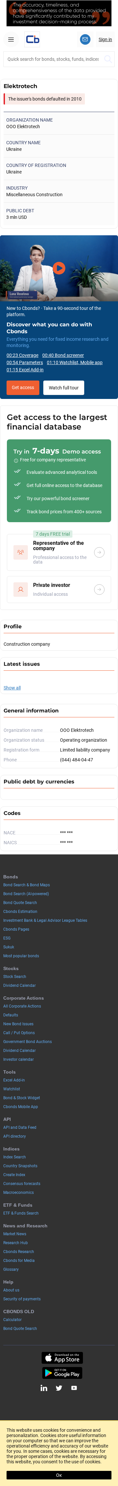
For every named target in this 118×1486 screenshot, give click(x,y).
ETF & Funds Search (21, 1213)
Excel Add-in (14, 1080)
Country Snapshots (20, 1166)
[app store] (62, 1358)
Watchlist (11, 1089)
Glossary (11, 1269)
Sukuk (8, 947)
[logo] (32, 39)
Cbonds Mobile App (20, 1106)
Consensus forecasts (21, 1183)
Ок (59, 1475)
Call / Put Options (19, 1033)
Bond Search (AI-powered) (26, 894)
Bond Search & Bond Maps (26, 885)
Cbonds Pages (16, 929)
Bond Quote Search (20, 902)
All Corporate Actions (22, 1006)
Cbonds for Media (19, 1260)
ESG (6, 938)
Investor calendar (18, 1059)
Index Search (14, 1157)
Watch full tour (64, 387)
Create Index (14, 1175)
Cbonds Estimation (20, 911)
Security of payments (22, 1299)
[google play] (62, 1373)
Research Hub (15, 1243)
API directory (14, 1136)
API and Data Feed (19, 1127)
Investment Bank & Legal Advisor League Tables (45, 920)
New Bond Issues (18, 1024)
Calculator (12, 1319)
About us (11, 1290)
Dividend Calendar (19, 985)
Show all (12, 687)
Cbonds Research (18, 1251)
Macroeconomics (18, 1192)
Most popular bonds (21, 956)
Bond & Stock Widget (21, 1098)
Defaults (10, 1015)
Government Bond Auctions (27, 1041)
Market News (14, 1234)
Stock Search (14, 976)
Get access (23, 387)
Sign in (105, 39)
